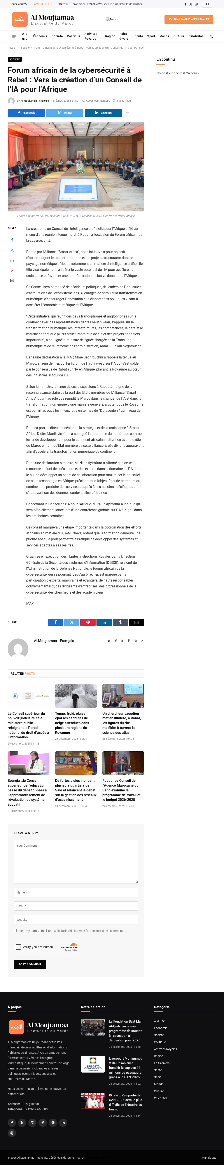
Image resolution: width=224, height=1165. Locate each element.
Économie (40, 36)
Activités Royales (90, 36)
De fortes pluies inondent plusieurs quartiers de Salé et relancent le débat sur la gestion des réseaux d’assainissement (75, 790)
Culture (178, 36)
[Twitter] (12, 250)
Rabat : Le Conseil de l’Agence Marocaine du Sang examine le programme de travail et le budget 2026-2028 (121, 790)
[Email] (12, 280)
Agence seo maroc (96, 1157)
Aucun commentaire (98, 100)
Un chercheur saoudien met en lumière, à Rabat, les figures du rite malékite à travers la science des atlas (121, 723)
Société (57, 36)
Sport (151, 36)
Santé (139, 36)
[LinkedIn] (12, 260)
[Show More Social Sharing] (127, 113)
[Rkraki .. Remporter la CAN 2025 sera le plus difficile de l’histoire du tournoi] (93, 1101)
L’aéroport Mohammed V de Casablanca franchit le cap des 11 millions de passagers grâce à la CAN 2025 (125, 1068)
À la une (25, 36)
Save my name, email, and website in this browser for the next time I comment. (71, 931)
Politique (73, 36)
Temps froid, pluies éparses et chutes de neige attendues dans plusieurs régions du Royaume (72, 723)
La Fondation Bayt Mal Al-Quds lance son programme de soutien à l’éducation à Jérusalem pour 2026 (125, 1031)
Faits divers (123, 36)
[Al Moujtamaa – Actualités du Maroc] (43, 19)
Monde (164, 36)
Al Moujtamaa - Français (35, 100)
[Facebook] (12, 240)
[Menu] (14, 36)
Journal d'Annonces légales (188, 19)
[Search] (211, 36)
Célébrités (196, 36)
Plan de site (209, 1157)
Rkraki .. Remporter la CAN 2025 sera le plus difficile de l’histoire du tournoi (125, 1102)
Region (110, 36)
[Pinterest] (12, 270)
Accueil (12, 47)
